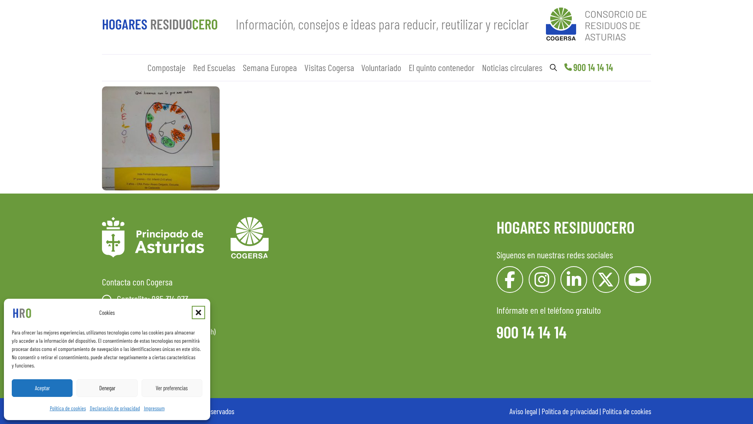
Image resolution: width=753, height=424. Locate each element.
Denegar (107, 387)
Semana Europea (270, 67)
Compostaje (166, 67)
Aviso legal (523, 411)
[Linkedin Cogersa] (573, 279)
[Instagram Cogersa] (542, 279)
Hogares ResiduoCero (566, 227)
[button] (198, 312)
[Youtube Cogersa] (637, 279)
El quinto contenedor (442, 67)
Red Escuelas (214, 67)
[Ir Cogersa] (598, 22)
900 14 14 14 (593, 67)
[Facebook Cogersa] (509, 279)
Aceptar (42, 387)
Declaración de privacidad (115, 408)
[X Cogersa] (605, 279)
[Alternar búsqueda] (553, 67)
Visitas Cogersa (329, 67)
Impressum (154, 408)
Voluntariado (381, 67)
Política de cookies (68, 408)
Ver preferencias (172, 387)
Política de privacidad (570, 411)
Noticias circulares (512, 67)
